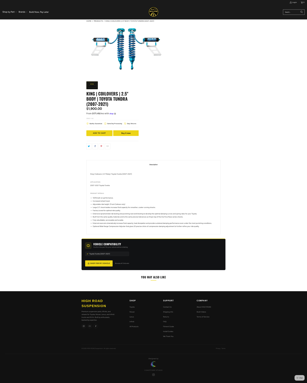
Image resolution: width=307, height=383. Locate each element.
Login (294, 2)
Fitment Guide (168, 327)
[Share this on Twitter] (89, 146)
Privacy (218, 348)
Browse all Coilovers (122, 263)
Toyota (132, 307)
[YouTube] (90, 326)
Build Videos (201, 312)
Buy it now (126, 133)
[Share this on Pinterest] (101, 146)
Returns (166, 317)
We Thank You (168, 336)
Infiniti (132, 322)
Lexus (132, 317)
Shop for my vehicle (100, 263)
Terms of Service (203, 317)
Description (153, 164)
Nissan (132, 312)
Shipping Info (168, 312)
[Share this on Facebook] (95, 146)
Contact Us (167, 307)
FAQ (164, 322)
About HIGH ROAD (204, 307)
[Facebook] (96, 326)
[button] (9, 12)
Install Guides (168, 331)
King (92, 84)
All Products (134, 327)
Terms (223, 348)
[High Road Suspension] (153, 12)
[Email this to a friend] (107, 146)
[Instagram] (84, 326)
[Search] (302, 12)
